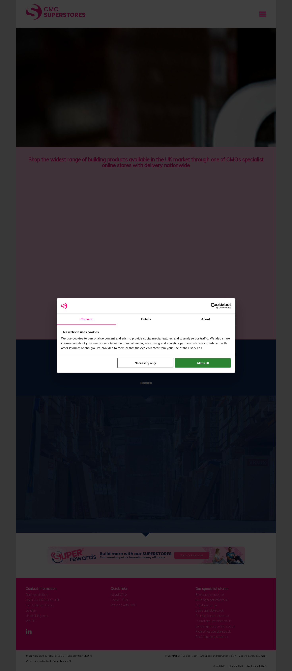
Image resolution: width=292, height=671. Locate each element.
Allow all (203, 363)
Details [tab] (146, 319)
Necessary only (145, 363)
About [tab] (205, 319)
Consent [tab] (86, 319)
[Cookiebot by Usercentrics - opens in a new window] (213, 306)
